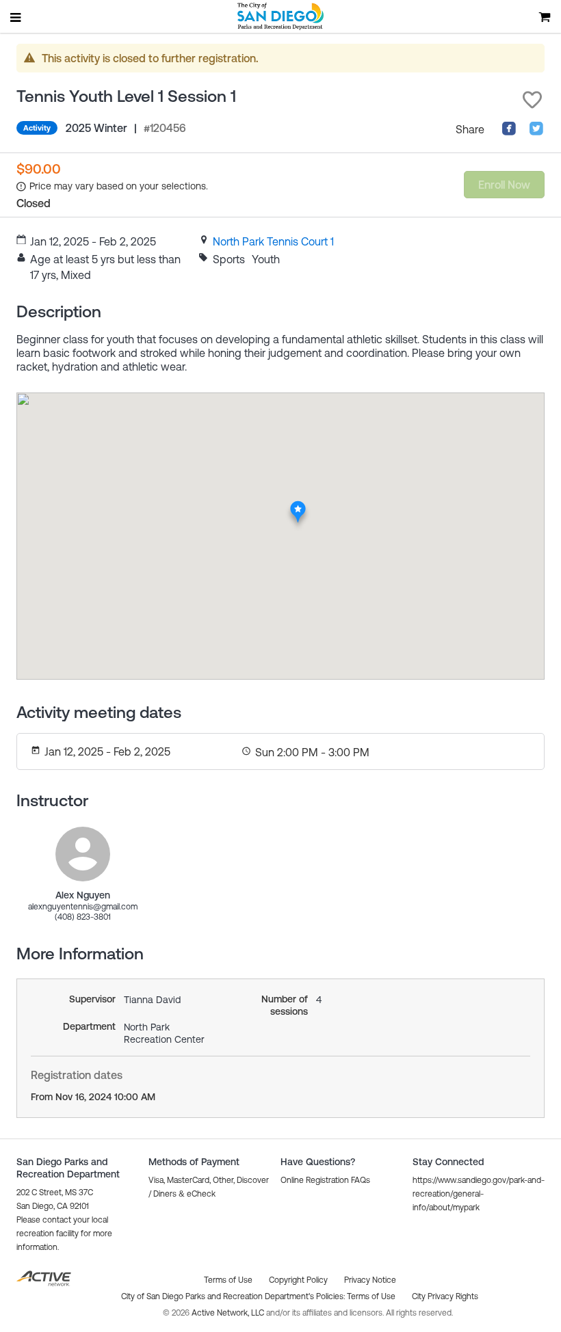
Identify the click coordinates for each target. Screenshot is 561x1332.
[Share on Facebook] (509, 132)
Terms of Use (371, 1296)
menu (16, 17)
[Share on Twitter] (536, 132)
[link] (273, 241)
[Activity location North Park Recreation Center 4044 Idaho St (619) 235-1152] (298, 505)
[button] (532, 99)
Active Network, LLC (229, 1313)
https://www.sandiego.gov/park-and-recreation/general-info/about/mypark (479, 1193)
